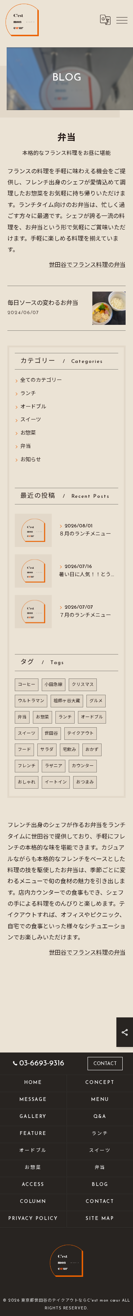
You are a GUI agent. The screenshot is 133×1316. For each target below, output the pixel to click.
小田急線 (53, 685)
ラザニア (53, 766)
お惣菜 (28, 433)
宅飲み (69, 750)
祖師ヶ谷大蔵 (67, 701)
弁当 (25, 446)
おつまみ (85, 782)
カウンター (83, 766)
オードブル (33, 407)
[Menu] (121, 19)
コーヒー (26, 685)
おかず (92, 750)
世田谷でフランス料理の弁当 (87, 265)
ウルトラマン (31, 701)
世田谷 (51, 733)
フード (24, 750)
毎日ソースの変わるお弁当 (42, 303)
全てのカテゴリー (41, 380)
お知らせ (30, 460)
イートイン (56, 782)
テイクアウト (80, 733)
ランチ (28, 394)
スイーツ (30, 420)
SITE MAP (100, 1219)
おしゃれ (26, 782)
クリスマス (83, 685)
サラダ (47, 750)
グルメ (96, 701)
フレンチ (26, 766)
